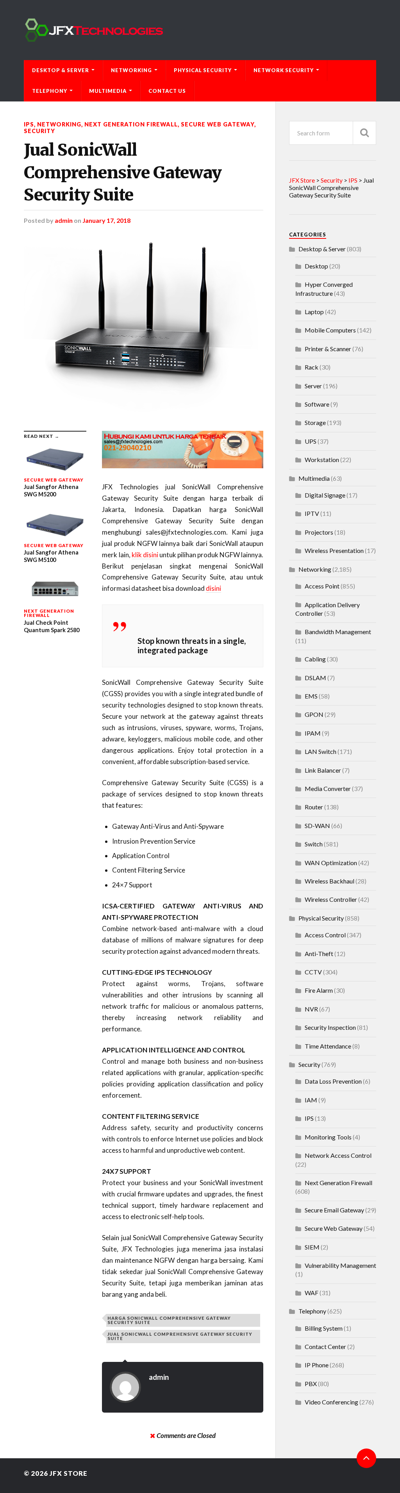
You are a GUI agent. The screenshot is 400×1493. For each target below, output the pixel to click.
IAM (311, 1100)
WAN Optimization (331, 862)
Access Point (322, 586)
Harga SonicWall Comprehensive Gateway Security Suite (169, 1320)
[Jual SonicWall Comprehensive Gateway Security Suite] (143, 327)
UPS (310, 441)
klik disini (145, 555)
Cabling (315, 659)
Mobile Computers (330, 330)
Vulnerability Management (340, 1265)
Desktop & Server (60, 70)
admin (64, 220)
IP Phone (317, 1365)
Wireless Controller (331, 899)
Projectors (319, 532)
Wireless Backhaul (329, 881)
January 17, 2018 (106, 220)
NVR (311, 1009)
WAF (311, 1292)
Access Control (325, 934)
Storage (315, 422)
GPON (314, 714)
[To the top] (366, 1458)
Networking (131, 70)
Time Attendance (328, 1046)
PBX (311, 1383)
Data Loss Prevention (333, 1081)
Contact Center (325, 1346)
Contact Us (167, 91)
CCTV (313, 972)
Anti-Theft (319, 953)
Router (314, 806)
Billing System (324, 1328)
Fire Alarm (319, 990)
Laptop (314, 311)
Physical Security (203, 70)
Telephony (49, 91)
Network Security (284, 70)
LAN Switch (320, 751)
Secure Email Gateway (334, 1210)
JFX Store (69, 1473)
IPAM (313, 733)
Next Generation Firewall (131, 124)
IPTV (312, 513)
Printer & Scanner (328, 348)
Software (317, 404)
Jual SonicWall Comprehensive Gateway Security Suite (122, 172)
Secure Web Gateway (217, 124)
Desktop (316, 266)
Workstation (322, 459)
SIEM (312, 1247)
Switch (314, 844)
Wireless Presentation (334, 550)
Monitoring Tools (328, 1137)
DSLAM (315, 677)
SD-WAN (317, 825)
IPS (29, 124)
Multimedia (108, 91)
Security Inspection (330, 1027)
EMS (311, 696)
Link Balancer (323, 770)
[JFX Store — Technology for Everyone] (200, 30)
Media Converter (328, 788)
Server (313, 385)
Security (39, 131)
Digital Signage (325, 495)
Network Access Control (338, 1155)
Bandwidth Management (338, 631)
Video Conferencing (331, 1402)
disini (213, 588)
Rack (311, 367)
